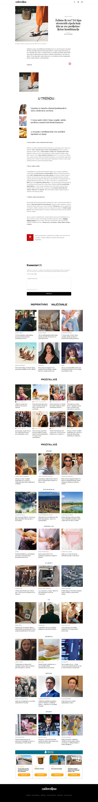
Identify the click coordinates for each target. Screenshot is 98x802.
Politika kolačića (68, 795)
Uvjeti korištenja (36, 795)
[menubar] (78, 2)
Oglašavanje (60, 795)
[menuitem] (78, 2)
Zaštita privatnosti (51, 795)
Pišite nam (28, 795)
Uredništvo (43, 795)
